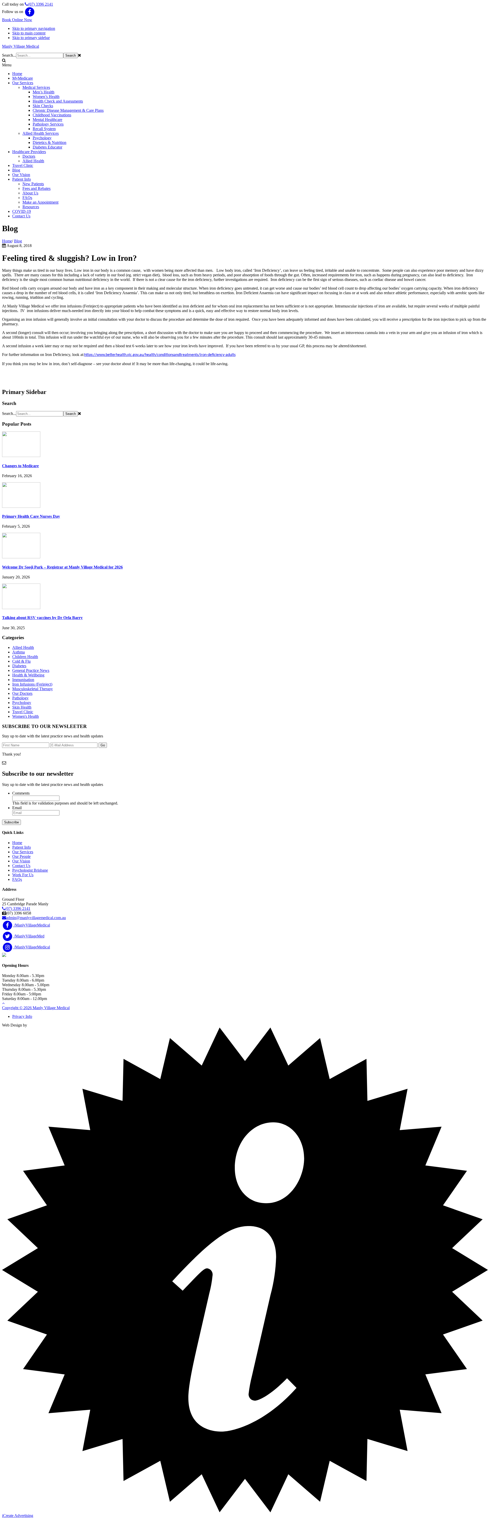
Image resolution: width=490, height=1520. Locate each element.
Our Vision (21, 861)
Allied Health (23, 647)
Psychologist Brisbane (30, 870)
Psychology (21, 702)
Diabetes (19, 666)
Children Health (25, 656)
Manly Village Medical (20, 46)
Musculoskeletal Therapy (32, 689)
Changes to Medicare (20, 466)
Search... (9, 55)
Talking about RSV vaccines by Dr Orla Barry (42, 617)
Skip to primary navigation (33, 28)
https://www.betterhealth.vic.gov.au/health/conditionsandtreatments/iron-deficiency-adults (160, 355)
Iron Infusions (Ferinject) (32, 684)
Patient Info (21, 847)
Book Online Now (17, 20)
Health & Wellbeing (28, 675)
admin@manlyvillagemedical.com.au (36, 918)
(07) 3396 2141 (40, 4)
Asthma (18, 652)
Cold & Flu (21, 661)
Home (17, 843)
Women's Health (25, 716)
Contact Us (21, 865)
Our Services (22, 852)
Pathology (20, 698)
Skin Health (21, 707)
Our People (21, 856)
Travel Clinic (22, 712)
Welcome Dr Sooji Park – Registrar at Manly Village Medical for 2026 (62, 567)
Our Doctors (22, 693)
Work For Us (22, 875)
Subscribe (11, 822)
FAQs (17, 879)
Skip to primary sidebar (31, 37)
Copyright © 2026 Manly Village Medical (36, 1008)
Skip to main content (28, 33)
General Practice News (30, 670)
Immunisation (23, 679)
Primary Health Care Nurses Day (31, 516)
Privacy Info (22, 1016)
